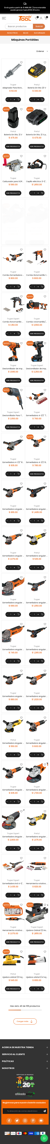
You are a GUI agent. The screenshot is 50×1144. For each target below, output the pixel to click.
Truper (13, 84)
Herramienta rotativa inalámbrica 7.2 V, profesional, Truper (36, 883)
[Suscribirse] (44, 1111)
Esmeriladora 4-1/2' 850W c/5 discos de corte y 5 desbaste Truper (36, 462)
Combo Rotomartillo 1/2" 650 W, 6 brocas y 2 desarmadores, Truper (36, 275)
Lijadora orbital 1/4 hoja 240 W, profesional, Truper (36, 977)
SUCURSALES (39, 33)
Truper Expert (13, 227)
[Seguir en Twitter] (17, 1120)
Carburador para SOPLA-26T (13, 181)
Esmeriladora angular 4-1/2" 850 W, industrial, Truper (36, 602)
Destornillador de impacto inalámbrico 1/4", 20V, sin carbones (36, 368)
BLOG (25, 33)
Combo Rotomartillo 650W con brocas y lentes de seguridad (13, 322)
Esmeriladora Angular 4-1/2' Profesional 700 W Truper (36, 743)
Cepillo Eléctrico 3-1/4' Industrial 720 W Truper (13, 231)
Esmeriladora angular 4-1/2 (13, 509)
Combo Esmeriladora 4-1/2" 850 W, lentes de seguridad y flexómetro (13, 275)
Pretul (36, 84)
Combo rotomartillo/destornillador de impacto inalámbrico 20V (36, 322)
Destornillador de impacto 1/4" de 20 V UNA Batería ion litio (13, 368)
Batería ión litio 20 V (37, 88)
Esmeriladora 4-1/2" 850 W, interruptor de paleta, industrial (13, 462)
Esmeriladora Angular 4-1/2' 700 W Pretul (13, 743)
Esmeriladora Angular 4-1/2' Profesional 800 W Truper (13, 790)
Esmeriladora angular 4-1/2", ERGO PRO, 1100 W (13, 696)
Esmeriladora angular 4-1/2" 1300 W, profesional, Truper (13, 556)
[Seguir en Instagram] (25, 1120)
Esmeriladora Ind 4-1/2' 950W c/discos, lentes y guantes (13, 883)
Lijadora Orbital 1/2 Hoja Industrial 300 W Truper (36, 930)
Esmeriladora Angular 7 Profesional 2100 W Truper (36, 790)
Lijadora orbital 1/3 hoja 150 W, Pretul (13, 977)
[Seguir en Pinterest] (33, 1120)
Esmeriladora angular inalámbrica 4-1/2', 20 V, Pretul (36, 836)
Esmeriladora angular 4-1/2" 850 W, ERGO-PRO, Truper (13, 602)
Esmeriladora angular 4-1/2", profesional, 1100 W (36, 696)
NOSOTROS (12, 33)
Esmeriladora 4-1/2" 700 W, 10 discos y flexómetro (36, 415)
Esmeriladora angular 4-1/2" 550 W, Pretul (36, 556)
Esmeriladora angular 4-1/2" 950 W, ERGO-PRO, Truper (13, 649)
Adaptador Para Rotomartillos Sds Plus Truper (13, 88)
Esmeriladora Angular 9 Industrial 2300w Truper (13, 836)
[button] (44, 1138)
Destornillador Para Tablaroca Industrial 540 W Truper (13, 415)
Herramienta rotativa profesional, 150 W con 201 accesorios (13, 930)
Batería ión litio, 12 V (13, 134)
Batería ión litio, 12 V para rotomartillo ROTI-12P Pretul (36, 134)
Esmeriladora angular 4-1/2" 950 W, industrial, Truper (36, 649)
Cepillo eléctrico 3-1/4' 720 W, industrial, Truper (36, 181)
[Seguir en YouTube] (41, 1120)
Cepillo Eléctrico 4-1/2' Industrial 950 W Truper (36, 231)
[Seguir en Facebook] (9, 1120)
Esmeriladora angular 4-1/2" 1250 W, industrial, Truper (36, 509)
